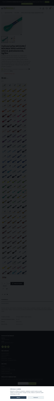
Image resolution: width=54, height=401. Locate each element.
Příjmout (18, 397)
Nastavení (36, 397)
